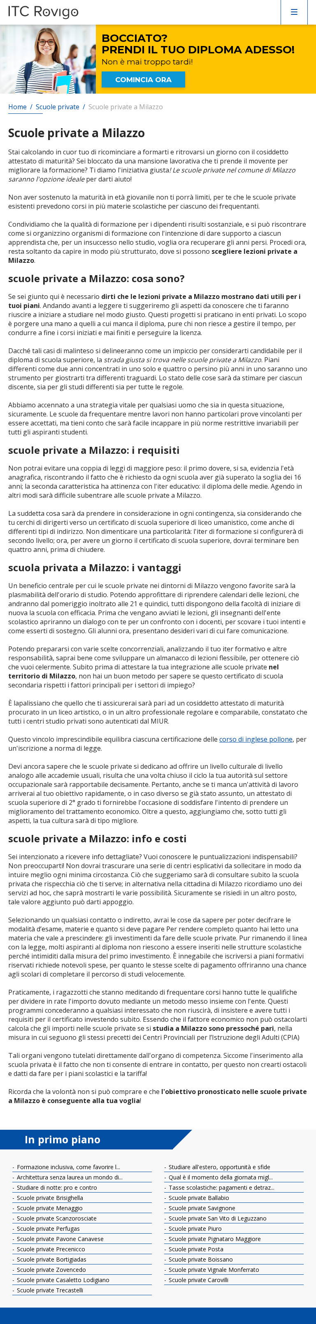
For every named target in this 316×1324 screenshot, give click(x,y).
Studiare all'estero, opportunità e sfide (218, 1167)
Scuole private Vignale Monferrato (213, 1269)
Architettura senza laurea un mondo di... (69, 1177)
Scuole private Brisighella (49, 1198)
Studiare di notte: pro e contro (56, 1187)
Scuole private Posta (195, 1249)
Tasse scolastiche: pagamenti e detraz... (220, 1187)
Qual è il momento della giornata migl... (220, 1177)
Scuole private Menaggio (49, 1208)
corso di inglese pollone (256, 739)
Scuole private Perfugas (47, 1228)
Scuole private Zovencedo (50, 1269)
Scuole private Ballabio (198, 1198)
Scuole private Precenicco (50, 1249)
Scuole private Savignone (201, 1208)
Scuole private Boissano (200, 1259)
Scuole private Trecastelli (49, 1290)
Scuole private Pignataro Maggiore (214, 1239)
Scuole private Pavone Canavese (59, 1239)
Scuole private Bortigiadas (50, 1259)
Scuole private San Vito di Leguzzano (217, 1218)
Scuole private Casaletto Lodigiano (62, 1280)
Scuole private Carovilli (197, 1280)
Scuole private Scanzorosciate (56, 1218)
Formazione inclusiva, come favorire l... (67, 1167)
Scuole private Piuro (194, 1228)
